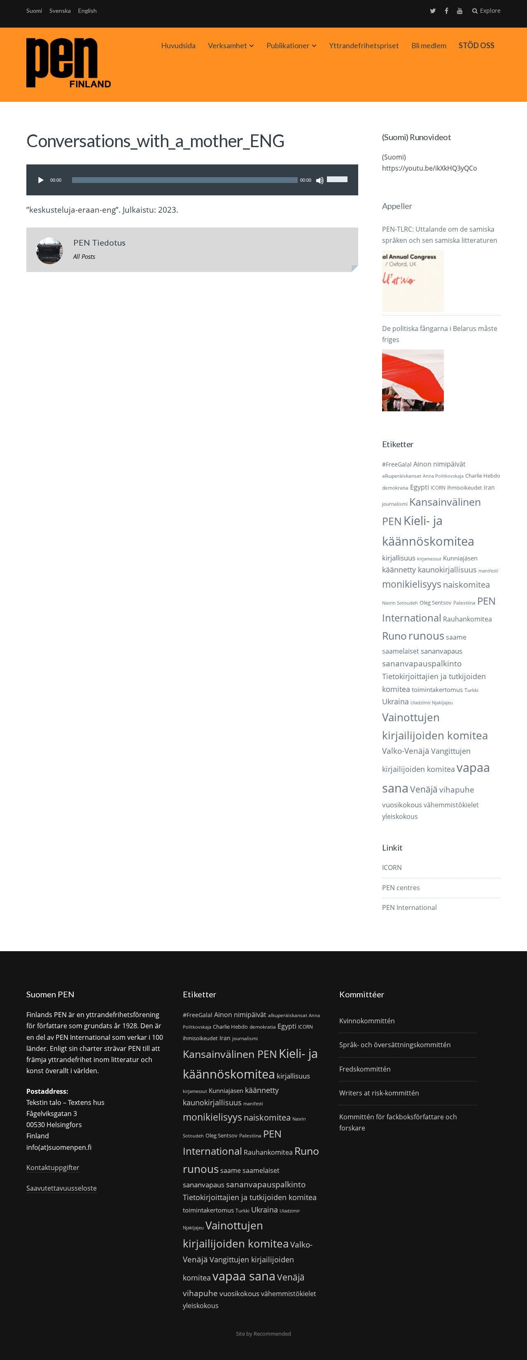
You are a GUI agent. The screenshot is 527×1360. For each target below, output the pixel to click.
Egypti (419, 487)
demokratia (395, 487)
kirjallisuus (398, 558)
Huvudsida (178, 45)
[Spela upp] (41, 180)
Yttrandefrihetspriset (364, 45)
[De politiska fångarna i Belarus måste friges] (413, 380)
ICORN (438, 487)
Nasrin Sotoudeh (400, 603)
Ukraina (395, 701)
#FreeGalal (397, 464)
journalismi (395, 503)
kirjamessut (429, 559)
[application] (192, 179)
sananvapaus (441, 651)
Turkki (471, 690)
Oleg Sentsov (436, 602)
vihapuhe (456, 789)
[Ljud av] (320, 180)
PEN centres (401, 887)
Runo (394, 635)
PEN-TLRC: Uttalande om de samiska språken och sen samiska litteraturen (439, 235)
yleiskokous (400, 816)
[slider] (338, 171)
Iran (489, 487)
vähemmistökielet (451, 804)
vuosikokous (402, 804)
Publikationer (288, 45)
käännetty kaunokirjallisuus (429, 569)
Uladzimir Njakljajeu (431, 703)
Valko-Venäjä (405, 751)
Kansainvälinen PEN (230, 1054)
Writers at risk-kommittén (379, 1092)
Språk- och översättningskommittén (395, 1044)
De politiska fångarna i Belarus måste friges (439, 334)
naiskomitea (466, 584)
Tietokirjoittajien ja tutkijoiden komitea (250, 1197)
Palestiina (464, 602)
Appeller (397, 206)
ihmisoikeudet (464, 487)
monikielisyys (411, 584)
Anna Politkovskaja (443, 476)
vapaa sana (243, 1276)
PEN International (409, 907)
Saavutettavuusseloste (61, 1188)
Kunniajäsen (460, 558)
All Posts (84, 256)
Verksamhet (227, 45)
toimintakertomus (437, 689)
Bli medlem (428, 45)
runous (426, 635)
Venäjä (424, 789)
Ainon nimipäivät (439, 464)
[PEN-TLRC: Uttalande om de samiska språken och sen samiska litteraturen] (413, 281)
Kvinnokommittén (367, 1020)
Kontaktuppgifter (52, 1167)
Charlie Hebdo (482, 475)
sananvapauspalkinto (422, 663)
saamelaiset (400, 651)
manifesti (488, 571)
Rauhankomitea (467, 619)
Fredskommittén (365, 1069)
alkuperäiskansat (401, 475)
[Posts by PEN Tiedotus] (49, 252)
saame (456, 637)
